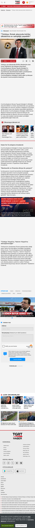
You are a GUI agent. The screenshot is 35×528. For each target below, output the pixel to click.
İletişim (5, 449)
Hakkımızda (6, 445)
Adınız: (4, 326)
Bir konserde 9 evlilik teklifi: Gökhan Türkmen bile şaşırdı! (20, 6)
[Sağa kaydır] (32, 132)
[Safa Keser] (2, 61)
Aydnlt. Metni (26, 454)
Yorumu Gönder (17, 359)
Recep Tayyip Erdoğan (19, 104)
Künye (4, 447)
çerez (29, 516)
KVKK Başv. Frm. (26, 456)
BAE (27, 111)
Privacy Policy (26, 448)
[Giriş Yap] (23, 2)
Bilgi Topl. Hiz (26, 450)
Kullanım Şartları (26, 444)
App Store (21, 471)
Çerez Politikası (6, 453)
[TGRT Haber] (17, 2)
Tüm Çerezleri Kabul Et (7, 525)
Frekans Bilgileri (7, 451)
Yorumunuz (14, 333)
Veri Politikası (26, 452)
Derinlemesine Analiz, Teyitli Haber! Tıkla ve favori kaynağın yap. (18, 25)
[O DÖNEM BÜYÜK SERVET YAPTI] (17, 307)
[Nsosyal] (33, 61)
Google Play (9, 471)
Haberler (3, 10)
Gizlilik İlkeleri (26, 446)
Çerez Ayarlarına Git (21, 525)
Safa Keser (12, 61)
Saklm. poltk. (6, 455)
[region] (17, 521)
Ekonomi (8, 10)
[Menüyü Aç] (4, 2)
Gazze (3, 107)
